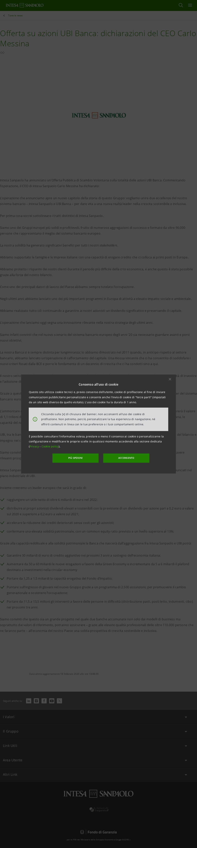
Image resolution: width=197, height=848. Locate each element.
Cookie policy (50, 446)
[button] (170, 379)
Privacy (35, 446)
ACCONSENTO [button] (126, 458)
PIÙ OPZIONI (75, 458)
